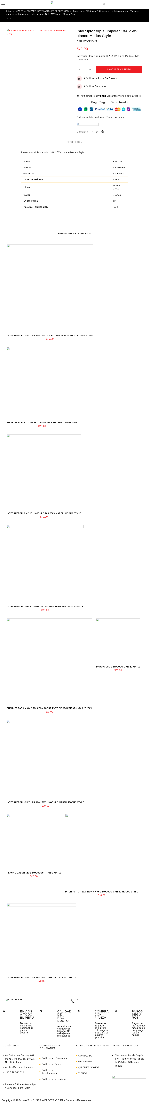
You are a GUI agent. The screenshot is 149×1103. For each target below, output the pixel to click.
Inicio (9, 11)
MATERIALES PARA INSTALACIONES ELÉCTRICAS (42, 11)
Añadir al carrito (119, 69)
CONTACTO (85, 1055)
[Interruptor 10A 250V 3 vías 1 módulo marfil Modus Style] (101, 850)
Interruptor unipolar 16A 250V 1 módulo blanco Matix (41, 977)
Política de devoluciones (49, 1071)
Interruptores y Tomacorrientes (106, 117)
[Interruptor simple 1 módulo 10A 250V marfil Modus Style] (44, 471)
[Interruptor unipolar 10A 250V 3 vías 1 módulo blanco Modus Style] (50, 288)
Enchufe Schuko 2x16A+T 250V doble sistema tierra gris (42, 422)
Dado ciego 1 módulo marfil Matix (118, 667)
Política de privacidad (54, 1079)
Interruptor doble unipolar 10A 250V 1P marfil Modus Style (45, 606)
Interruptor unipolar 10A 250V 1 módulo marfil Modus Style (45, 802)
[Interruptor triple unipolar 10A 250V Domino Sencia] (7, 18)
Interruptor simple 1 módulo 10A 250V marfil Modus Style (44, 513)
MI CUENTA (85, 1061)
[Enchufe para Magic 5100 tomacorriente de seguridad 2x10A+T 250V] (49, 660)
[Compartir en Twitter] (97, 131)
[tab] (74, 142)
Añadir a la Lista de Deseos (101, 78)
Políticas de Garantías (54, 1058)
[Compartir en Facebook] (92, 131)
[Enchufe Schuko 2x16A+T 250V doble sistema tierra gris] (42, 382)
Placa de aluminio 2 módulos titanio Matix (34, 873)
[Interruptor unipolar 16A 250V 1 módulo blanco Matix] (10, 18)
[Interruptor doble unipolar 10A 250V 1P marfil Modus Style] (45, 563)
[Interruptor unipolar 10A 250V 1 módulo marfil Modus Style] (45, 759)
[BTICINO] (88, 126)
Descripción (74, 142)
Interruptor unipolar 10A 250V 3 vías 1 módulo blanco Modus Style (50, 335)
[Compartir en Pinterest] (102, 131)
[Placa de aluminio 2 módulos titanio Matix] (34, 841)
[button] (7, 1000)
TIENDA (83, 1073)
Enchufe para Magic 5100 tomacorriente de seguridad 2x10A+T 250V (49, 708)
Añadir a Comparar (95, 86)
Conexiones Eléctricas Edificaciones (91, 11)
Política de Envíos (52, 1064)
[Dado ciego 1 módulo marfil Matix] (118, 640)
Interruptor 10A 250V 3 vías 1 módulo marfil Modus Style (101, 892)
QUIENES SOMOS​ (88, 1067)
